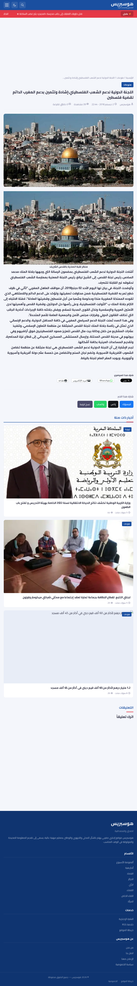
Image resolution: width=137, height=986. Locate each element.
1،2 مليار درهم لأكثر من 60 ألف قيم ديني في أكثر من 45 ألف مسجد (90, 687)
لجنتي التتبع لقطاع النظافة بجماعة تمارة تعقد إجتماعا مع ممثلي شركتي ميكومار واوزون (76, 597)
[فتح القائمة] (7, 5)
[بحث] (22, 5)
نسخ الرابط (85, 404)
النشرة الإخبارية (126, 919)
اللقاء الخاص (127, 896)
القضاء (130, 890)
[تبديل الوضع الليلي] (14, 5)
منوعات (120, 77)
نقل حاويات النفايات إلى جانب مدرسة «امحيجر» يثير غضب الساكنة (59, 13)
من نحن (129, 948)
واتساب (100, 404)
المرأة (130, 901)
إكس (113, 404)
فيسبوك (126, 404)
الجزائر (130, 879)
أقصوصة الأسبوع (124, 862)
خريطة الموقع (126, 930)
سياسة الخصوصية (124, 964)
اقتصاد (130, 874)
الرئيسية (129, 77)
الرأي (131, 885)
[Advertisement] (68, 44)
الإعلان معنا (127, 959)
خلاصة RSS (127, 925)
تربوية (127, 429)
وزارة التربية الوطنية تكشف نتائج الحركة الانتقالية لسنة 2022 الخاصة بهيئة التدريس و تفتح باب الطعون (73, 505)
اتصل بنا (129, 953)
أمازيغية (129, 868)
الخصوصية (113, 981)
